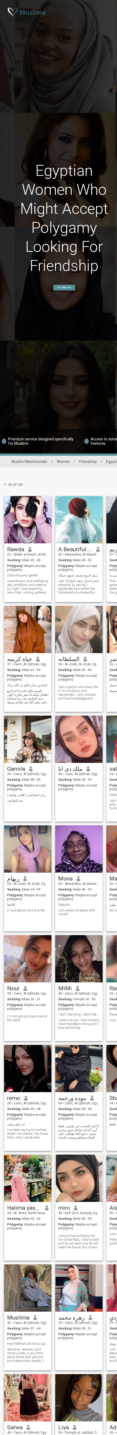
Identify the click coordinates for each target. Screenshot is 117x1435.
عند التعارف (15, 801)
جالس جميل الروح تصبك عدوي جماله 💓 (79, 575)
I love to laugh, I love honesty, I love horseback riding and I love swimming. (79, 1024)
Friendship (88, 461)
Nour (13, 988)
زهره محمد (71, 1317)
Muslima (18, 1317)
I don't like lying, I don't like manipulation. (79, 1014)
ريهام (13, 878)
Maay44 (64, 905)
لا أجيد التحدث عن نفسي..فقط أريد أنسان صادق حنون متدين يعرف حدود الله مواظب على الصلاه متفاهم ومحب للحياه (78, 1131)
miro (64, 1208)
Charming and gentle (22, 575)
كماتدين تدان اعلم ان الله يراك (27, 685)
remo (13, 1098)
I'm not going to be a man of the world (27, 1018)
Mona (65, 878)
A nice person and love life (26, 910)
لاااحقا (11, 905)
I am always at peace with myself (76, 912)
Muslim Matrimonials (29, 461)
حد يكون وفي (16, 1124)
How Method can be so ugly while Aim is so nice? (28, 1344)
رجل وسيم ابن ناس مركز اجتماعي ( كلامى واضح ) (28, 795)
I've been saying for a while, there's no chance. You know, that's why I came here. (27, 1133)
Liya (63, 1427)
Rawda (15, 549)
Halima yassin (24, 1208)
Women (63, 461)
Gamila (16, 769)
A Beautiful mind (75, 549)
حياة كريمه (19, 659)
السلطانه (68, 659)
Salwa (15, 1427)
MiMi (65, 988)
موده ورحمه (72, 1098)
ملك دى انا (70, 769)
